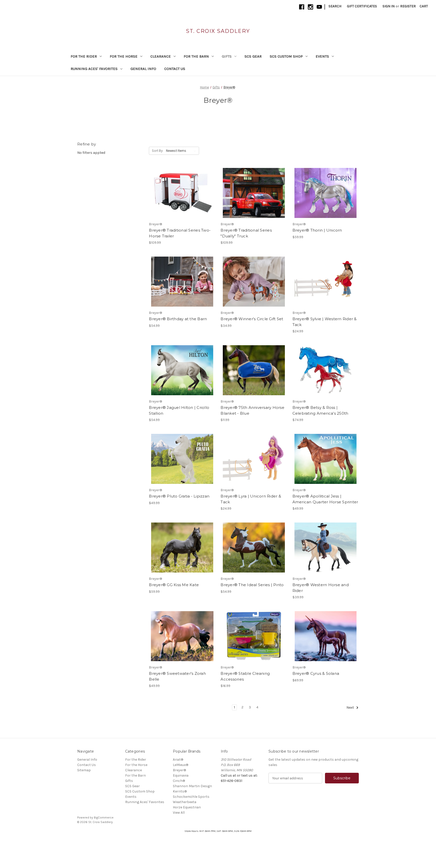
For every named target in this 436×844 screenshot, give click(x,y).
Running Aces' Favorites (94, 68)
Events (322, 56)
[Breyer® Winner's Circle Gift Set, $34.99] (253, 282)
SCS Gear (253, 56)
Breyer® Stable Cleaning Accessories (245, 676)
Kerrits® (180, 791)
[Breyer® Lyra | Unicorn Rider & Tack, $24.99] (253, 459)
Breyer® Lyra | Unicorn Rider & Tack (251, 499)
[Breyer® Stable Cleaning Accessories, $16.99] (253, 636)
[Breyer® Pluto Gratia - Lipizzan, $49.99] (182, 459)
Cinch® (179, 781)
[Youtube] (319, 7)
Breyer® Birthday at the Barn (178, 318)
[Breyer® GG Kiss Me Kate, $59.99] (182, 548)
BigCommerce (104, 817)
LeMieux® (180, 765)
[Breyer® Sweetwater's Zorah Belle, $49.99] (182, 636)
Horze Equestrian (187, 807)
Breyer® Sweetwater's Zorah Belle (177, 676)
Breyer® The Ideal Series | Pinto (252, 584)
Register (408, 6)
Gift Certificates (362, 6)
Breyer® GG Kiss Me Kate (174, 584)
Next (350, 708)
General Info (143, 68)
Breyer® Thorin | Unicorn (317, 230)
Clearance (160, 56)
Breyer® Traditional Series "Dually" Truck (246, 233)
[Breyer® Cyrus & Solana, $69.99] (325, 636)
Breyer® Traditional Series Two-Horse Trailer (180, 233)
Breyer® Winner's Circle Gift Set (252, 318)
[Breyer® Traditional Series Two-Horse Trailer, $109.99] (182, 193)
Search (335, 6)
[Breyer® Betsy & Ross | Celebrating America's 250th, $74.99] (325, 370)
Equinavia (180, 775)
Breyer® (179, 770)
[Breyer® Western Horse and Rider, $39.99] (325, 548)
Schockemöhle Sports (191, 797)
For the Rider (84, 56)
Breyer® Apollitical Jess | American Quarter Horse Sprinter (325, 499)
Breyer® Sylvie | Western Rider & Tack (324, 321)
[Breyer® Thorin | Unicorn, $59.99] (325, 193)
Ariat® (178, 759)
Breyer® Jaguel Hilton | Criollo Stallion (179, 410)
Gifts (227, 56)
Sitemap (84, 770)
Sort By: (157, 151)
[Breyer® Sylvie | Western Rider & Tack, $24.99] (325, 282)
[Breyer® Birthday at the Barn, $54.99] (182, 282)
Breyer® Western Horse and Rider (320, 587)
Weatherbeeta (184, 802)
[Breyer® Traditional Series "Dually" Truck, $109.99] (253, 193)
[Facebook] (301, 7)
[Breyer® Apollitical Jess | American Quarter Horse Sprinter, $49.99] (325, 459)
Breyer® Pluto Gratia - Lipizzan (179, 496)
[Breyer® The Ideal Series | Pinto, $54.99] (253, 548)
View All (179, 812)
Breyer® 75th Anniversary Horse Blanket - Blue (252, 410)
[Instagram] (310, 7)
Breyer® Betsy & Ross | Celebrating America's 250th (320, 410)
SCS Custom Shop (286, 56)
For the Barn (196, 56)
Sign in (389, 6)
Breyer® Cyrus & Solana (315, 673)
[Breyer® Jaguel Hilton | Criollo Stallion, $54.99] (182, 370)
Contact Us (174, 68)
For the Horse (124, 56)
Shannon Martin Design (192, 786)
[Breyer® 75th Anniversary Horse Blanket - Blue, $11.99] (253, 370)
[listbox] (182, 151)
